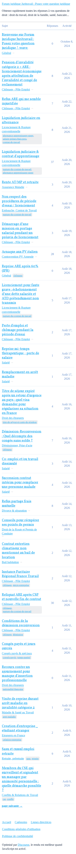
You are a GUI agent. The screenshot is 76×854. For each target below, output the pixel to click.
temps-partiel (23, 657)
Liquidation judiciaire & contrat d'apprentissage (20, 154)
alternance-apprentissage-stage (18, 135)
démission (18, 634)
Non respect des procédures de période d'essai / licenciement (19, 201)
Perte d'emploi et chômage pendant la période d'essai (17, 330)
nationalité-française (13, 689)
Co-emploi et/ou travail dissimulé (20, 461)
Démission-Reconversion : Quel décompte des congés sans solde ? (21, 436)
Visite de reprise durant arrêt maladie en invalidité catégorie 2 (20, 703)
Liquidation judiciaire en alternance (21, 120)
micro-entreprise (21, 585)
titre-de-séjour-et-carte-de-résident (20, 422)
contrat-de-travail (11, 142)
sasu (28, 758)
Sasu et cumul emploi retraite (18, 751)
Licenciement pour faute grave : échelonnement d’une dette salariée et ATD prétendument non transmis (20, 294)
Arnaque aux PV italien (20, 252)
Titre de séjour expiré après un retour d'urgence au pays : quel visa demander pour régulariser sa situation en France (22, 402)
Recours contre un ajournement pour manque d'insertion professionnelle (17, 674)
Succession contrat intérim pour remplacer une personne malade (20, 482)
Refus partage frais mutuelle (16, 503)
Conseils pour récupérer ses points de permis (20, 522)
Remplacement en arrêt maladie (20, 374)
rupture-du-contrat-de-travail (17, 169)
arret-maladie (9, 716)
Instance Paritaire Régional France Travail (20, 574)
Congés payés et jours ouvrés (18, 646)
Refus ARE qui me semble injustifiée (21, 101)
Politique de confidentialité (17, 836)
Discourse (23, 844)
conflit (10, 799)
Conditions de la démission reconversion (21, 623)
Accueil (6, 822)
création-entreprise (12, 739)
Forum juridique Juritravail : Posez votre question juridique (36, 3)
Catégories (21, 822)
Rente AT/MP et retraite (20, 182)
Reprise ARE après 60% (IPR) (20, 268)
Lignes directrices (41, 822)
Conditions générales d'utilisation (21, 829)
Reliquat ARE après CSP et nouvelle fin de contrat (21, 597)
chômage (18, 275)
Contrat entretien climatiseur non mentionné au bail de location (18, 550)
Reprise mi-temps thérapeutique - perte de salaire (20, 353)
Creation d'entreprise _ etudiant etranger (20, 728)
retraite (35, 758)
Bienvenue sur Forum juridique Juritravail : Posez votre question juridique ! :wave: (18, 41)
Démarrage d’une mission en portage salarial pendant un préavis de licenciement (20, 231)
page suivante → (12, 805)
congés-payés (9, 657)
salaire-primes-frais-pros (15, 138)
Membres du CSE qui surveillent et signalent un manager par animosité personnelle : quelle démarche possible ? (21, 779)
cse (4, 799)
